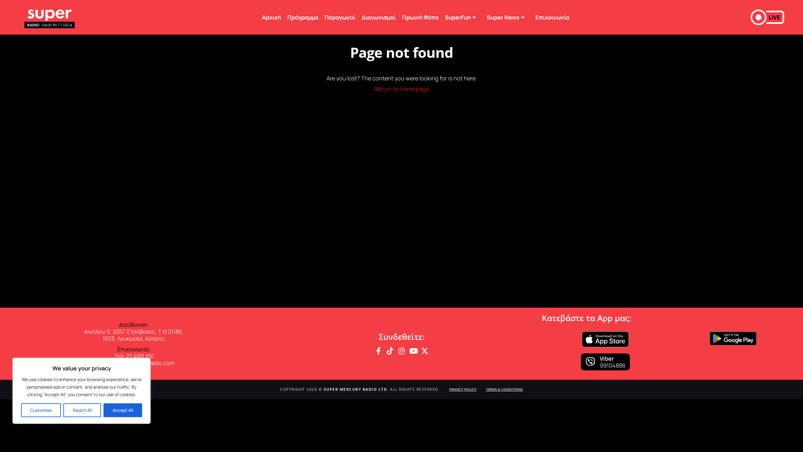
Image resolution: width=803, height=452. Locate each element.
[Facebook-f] (378, 351)
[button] (767, 17)
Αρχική (271, 17)
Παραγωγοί (340, 17)
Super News (503, 17)
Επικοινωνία (552, 17)
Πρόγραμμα (302, 17)
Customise (41, 410)
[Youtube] (413, 351)
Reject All (82, 410)
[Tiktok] (390, 351)
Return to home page (401, 89)
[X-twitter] (424, 351)
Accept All (123, 410)
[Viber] (590, 362)
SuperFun (458, 17)
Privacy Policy (462, 389)
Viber (607, 358)
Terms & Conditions (504, 389)
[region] (82, 391)
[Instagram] (401, 351)
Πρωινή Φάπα (420, 17)
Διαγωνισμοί (379, 17)
